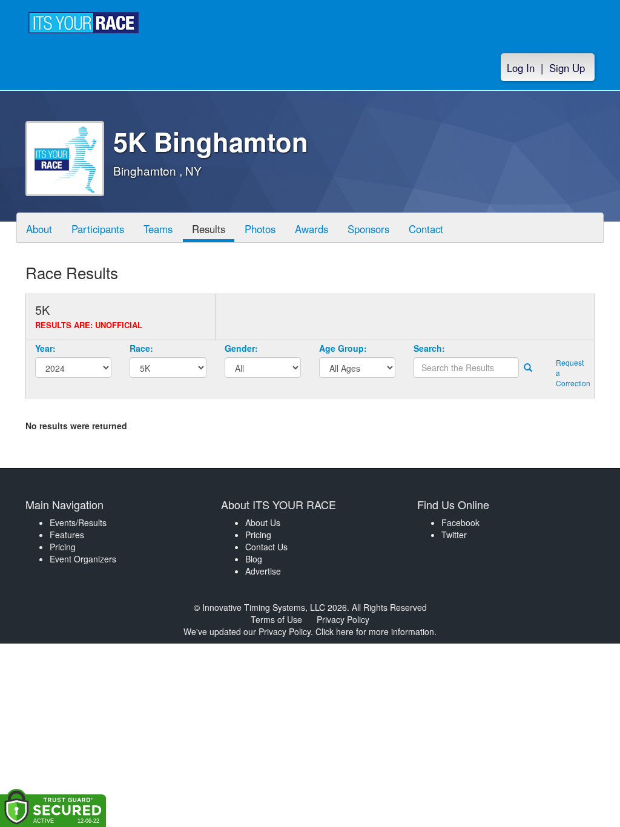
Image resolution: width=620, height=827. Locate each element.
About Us (262, 522)
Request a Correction (570, 372)
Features (67, 535)
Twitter (454, 535)
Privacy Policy (343, 619)
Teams (158, 229)
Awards (311, 229)
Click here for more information (374, 631)
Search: (429, 348)
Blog (253, 559)
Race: (141, 348)
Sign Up (567, 68)
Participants (97, 229)
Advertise (263, 571)
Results (208, 229)
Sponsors (368, 229)
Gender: (241, 348)
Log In (521, 68)
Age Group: (343, 348)
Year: (45, 348)
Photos (260, 229)
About (39, 229)
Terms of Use (276, 619)
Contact (426, 229)
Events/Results (78, 522)
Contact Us (266, 547)
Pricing (63, 547)
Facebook (460, 522)
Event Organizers (83, 559)
